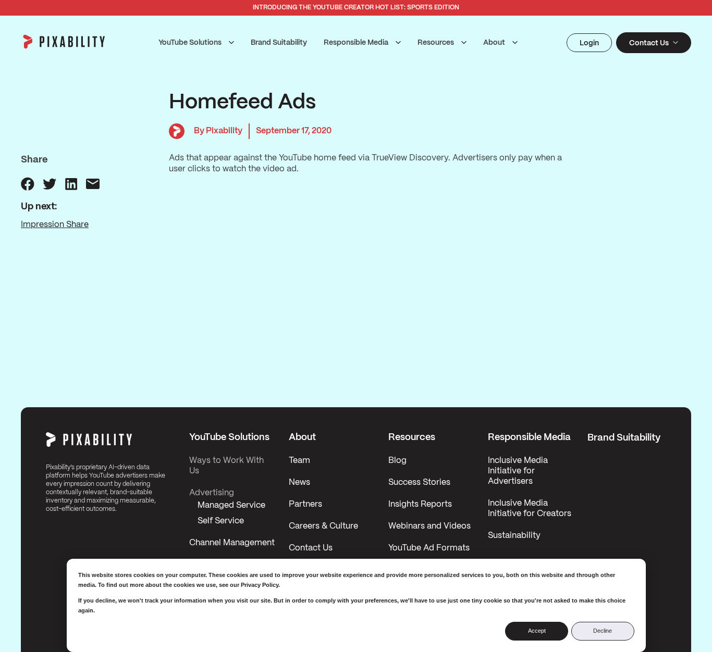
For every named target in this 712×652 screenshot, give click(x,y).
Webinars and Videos (429, 526)
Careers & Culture (323, 526)
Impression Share (55, 225)
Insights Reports (420, 504)
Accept (537, 631)
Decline (602, 631)
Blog (397, 461)
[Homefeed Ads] (27, 184)
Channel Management (232, 543)
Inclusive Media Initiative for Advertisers (518, 471)
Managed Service (231, 505)
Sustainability (514, 536)
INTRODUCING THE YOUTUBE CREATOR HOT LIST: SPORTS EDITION (356, 7)
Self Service (221, 521)
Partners (305, 504)
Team (299, 461)
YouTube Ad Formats (429, 548)
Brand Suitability (279, 42)
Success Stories (419, 482)
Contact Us (311, 548)
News (299, 482)
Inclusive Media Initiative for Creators (529, 508)
